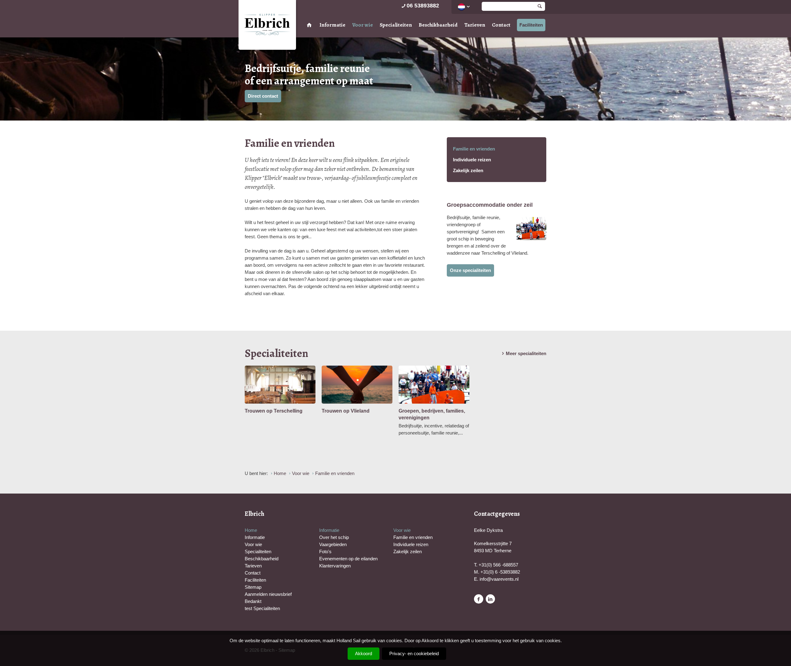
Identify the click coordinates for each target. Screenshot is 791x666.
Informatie (332, 24)
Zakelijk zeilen (468, 170)
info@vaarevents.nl (499, 579)
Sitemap (253, 587)
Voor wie (362, 24)
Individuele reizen (472, 159)
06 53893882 (423, 5)
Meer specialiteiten (526, 353)
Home (251, 530)
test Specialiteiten (262, 608)
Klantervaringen (335, 565)
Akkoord (363, 653)
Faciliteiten (531, 25)
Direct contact (263, 96)
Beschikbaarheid (438, 24)
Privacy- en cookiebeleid (414, 653)
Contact (501, 24)
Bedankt (253, 601)
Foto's (325, 551)
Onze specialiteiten (470, 270)
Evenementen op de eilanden (348, 558)
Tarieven (474, 24)
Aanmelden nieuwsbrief (268, 594)
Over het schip (334, 537)
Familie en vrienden (474, 148)
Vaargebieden (333, 544)
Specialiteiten (396, 24)
